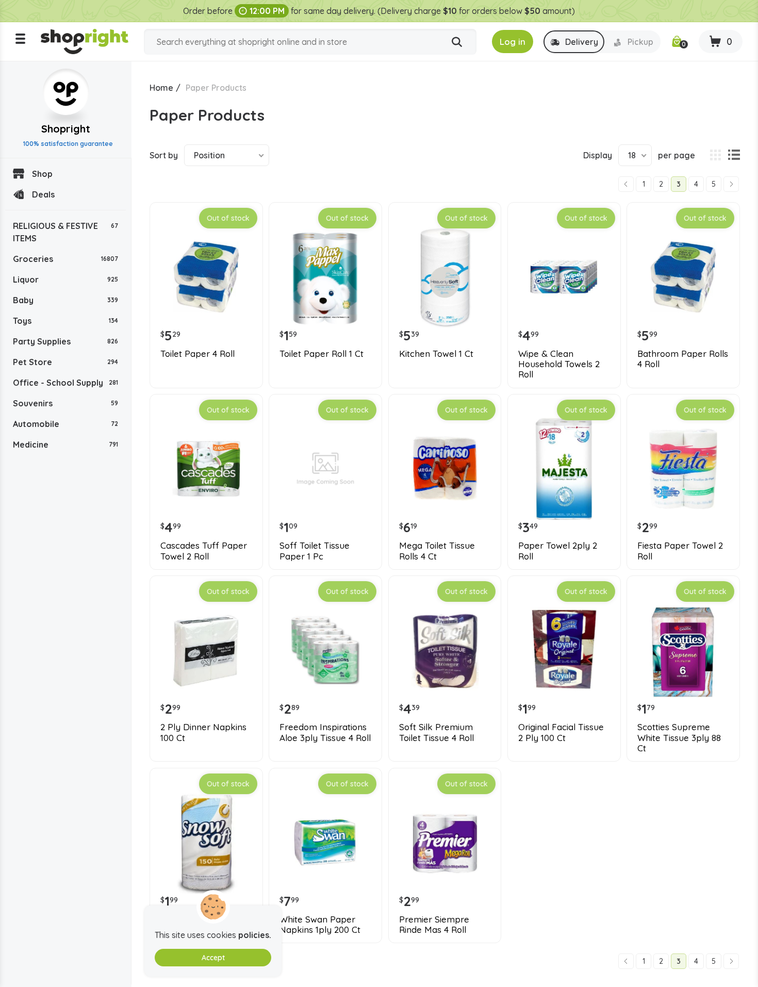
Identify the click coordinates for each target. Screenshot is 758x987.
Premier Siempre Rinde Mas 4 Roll (434, 924)
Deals (43, 194)
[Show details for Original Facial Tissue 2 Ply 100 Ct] (564, 650)
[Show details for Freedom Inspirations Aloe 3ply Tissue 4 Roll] (325, 650)
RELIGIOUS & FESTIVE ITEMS (65, 232)
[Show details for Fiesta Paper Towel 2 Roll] (683, 469)
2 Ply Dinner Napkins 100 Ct (203, 732)
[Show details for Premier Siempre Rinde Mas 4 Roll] (445, 843)
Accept (213, 957)
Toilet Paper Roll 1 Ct (321, 354)
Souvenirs (65, 403)
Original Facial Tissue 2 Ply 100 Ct (561, 732)
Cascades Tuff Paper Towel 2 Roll (203, 550)
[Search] (457, 42)
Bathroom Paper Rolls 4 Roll (682, 359)
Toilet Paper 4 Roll (197, 354)
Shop (42, 174)
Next (731, 184)
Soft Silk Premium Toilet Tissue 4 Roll (436, 732)
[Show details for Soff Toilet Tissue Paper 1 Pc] (325, 469)
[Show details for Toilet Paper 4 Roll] (206, 277)
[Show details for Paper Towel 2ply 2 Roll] (564, 469)
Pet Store (65, 362)
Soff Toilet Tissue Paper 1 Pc (314, 550)
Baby (65, 300)
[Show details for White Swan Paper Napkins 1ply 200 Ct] (325, 843)
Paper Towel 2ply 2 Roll (557, 550)
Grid (715, 155)
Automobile (65, 424)
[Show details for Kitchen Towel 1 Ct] (445, 277)
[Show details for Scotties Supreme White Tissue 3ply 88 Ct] (683, 650)
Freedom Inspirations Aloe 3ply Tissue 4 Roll (325, 732)
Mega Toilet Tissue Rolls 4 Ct (437, 550)
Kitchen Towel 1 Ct (436, 354)
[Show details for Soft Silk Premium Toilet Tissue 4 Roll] (445, 650)
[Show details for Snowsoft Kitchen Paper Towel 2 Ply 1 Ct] (206, 843)
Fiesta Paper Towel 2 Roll (680, 550)
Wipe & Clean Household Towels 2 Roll (559, 364)
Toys (65, 321)
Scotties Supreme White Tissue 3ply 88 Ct (679, 737)
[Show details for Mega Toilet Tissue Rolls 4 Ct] (445, 469)
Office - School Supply (65, 382)
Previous (626, 184)
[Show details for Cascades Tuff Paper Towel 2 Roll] (206, 469)
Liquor (65, 279)
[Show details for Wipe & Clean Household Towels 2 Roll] (564, 277)
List (734, 155)
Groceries (65, 259)
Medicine (65, 444)
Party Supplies (65, 341)
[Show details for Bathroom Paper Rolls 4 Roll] (683, 277)
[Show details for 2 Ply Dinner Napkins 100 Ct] (206, 650)
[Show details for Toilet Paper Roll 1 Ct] (325, 277)
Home (161, 88)
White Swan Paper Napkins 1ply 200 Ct (319, 924)
